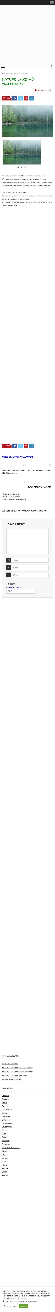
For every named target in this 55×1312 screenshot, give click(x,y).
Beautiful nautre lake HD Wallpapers (13, 471)
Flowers (6, 1144)
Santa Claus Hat (10, 1063)
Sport (4, 1171)
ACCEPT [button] (23, 1306)
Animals (5, 1099)
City (3, 1130)
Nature (5, 1168)
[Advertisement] (27, 34)
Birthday (6, 1116)
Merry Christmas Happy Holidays (17, 1071)
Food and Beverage (11, 1147)
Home (4, 73)
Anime (4, 1102)
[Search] (51, 66)
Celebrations (8, 1123)
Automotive (7, 1109)
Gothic (5, 1158)
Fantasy (5, 1140)
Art (3, 1106)
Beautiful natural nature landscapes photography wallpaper (14, 497)
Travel (5, 1175)
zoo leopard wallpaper (39, 470)
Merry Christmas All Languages (17, 1067)
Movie (4, 1165)
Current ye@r (13, 587)
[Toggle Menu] (52, 2)
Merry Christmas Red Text (14, 1075)
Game (4, 1151)
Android (5, 1095)
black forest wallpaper (39, 486)
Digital (5, 1137)
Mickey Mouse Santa (11, 1079)
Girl (4, 1154)
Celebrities (7, 1126)
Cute (4, 1133)
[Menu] (3, 66)
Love (4, 1161)
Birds (4, 1113)
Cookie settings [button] (10, 1306)
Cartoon (6, 1120)
